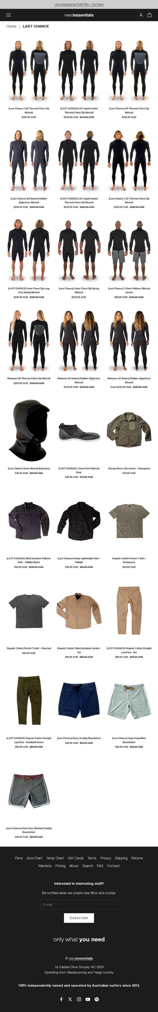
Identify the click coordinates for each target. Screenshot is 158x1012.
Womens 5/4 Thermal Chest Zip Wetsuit (28, 378)
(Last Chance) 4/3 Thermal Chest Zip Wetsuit (129, 110)
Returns (137, 858)
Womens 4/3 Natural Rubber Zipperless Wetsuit (78, 380)
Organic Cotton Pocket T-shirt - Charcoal (29, 648)
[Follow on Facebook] (61, 999)
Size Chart (35, 858)
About (74, 866)
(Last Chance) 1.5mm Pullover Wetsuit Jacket (129, 290)
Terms (92, 858)
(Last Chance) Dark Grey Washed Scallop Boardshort (29, 830)
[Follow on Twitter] (70, 999)
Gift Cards (76, 858)
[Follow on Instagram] (79, 999)
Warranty (45, 866)
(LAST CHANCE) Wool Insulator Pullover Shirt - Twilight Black (29, 560)
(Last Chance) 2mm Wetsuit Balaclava (29, 468)
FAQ (100, 866)
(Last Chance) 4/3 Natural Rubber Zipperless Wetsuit (29, 200)
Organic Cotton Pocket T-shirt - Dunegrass (129, 560)
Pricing (60, 866)
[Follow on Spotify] (96, 999)
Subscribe (79, 918)
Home (12, 26)
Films (19, 858)
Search (87, 866)
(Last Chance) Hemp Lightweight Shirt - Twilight (79, 560)
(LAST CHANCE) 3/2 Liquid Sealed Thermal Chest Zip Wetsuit (79, 200)
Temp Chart (55, 858)
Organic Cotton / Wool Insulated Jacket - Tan (79, 650)
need (81, 958)
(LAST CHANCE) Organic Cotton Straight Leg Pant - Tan (129, 650)
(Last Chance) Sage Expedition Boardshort (129, 740)
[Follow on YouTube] (87, 999)
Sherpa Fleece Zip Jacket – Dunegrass (129, 468)
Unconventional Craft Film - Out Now (79, 4)
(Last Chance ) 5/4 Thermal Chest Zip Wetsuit (29, 110)
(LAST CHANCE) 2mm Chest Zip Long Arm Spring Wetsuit (29, 290)
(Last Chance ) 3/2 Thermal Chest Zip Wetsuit (129, 200)
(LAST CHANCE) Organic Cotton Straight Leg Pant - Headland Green (29, 740)
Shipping (121, 858)
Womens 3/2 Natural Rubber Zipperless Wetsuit (129, 380)
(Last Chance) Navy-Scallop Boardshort (79, 738)
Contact (113, 866)
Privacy (105, 858)
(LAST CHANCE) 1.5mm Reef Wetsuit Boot (78, 470)
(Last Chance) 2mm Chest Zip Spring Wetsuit (79, 290)
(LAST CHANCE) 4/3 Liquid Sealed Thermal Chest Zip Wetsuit (79, 110)
